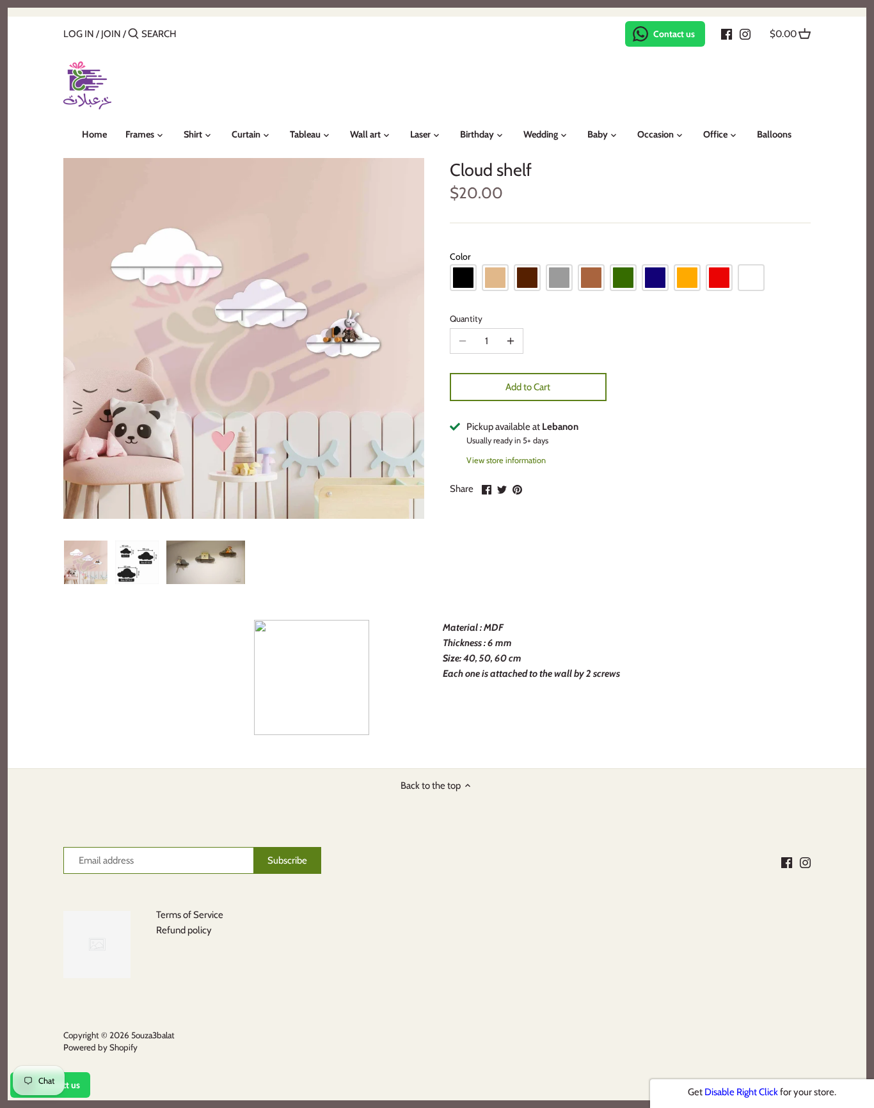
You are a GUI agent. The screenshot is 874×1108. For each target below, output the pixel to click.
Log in (78, 34)
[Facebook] (726, 33)
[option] (85, 562)
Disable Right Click (741, 1092)
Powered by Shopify (100, 1047)
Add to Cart (527, 387)
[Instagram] (745, 33)
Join (111, 34)
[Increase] (510, 341)
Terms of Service (189, 915)
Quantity (466, 318)
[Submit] (133, 34)
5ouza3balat (153, 1035)
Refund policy (184, 930)
